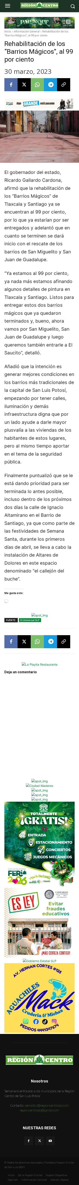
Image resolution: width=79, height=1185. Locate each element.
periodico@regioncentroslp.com (47, 1105)
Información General (27, 31)
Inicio (7, 31)
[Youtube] (50, 1141)
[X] (24, 84)
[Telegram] (50, 84)
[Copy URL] (63, 84)
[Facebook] (11, 84)
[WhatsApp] (37, 84)
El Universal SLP (30, 620)
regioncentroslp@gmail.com (39, 1110)
